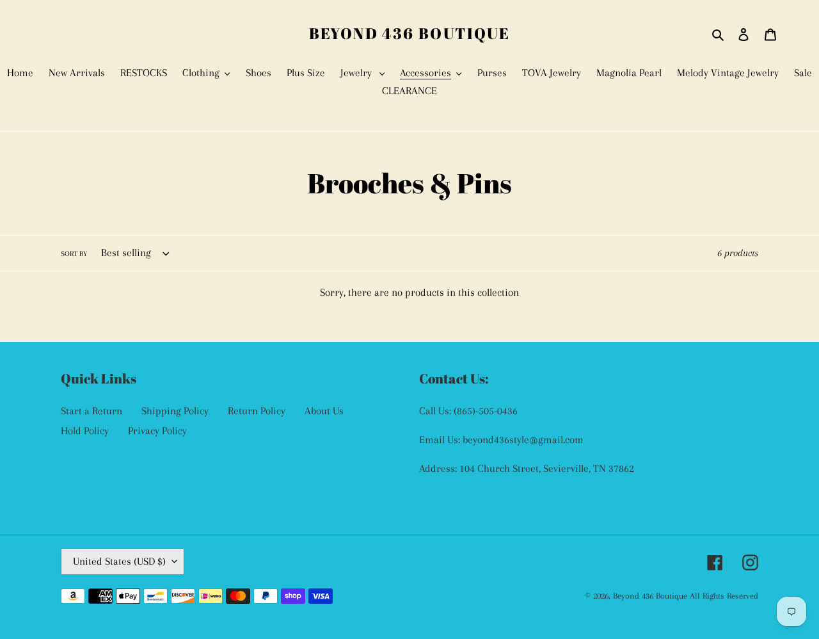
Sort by (74, 254)
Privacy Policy (157, 431)
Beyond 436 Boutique (410, 33)
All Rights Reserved (724, 596)
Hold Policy (85, 431)
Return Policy (256, 411)
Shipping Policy (175, 411)
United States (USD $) (119, 561)
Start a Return (91, 411)
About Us (324, 411)
